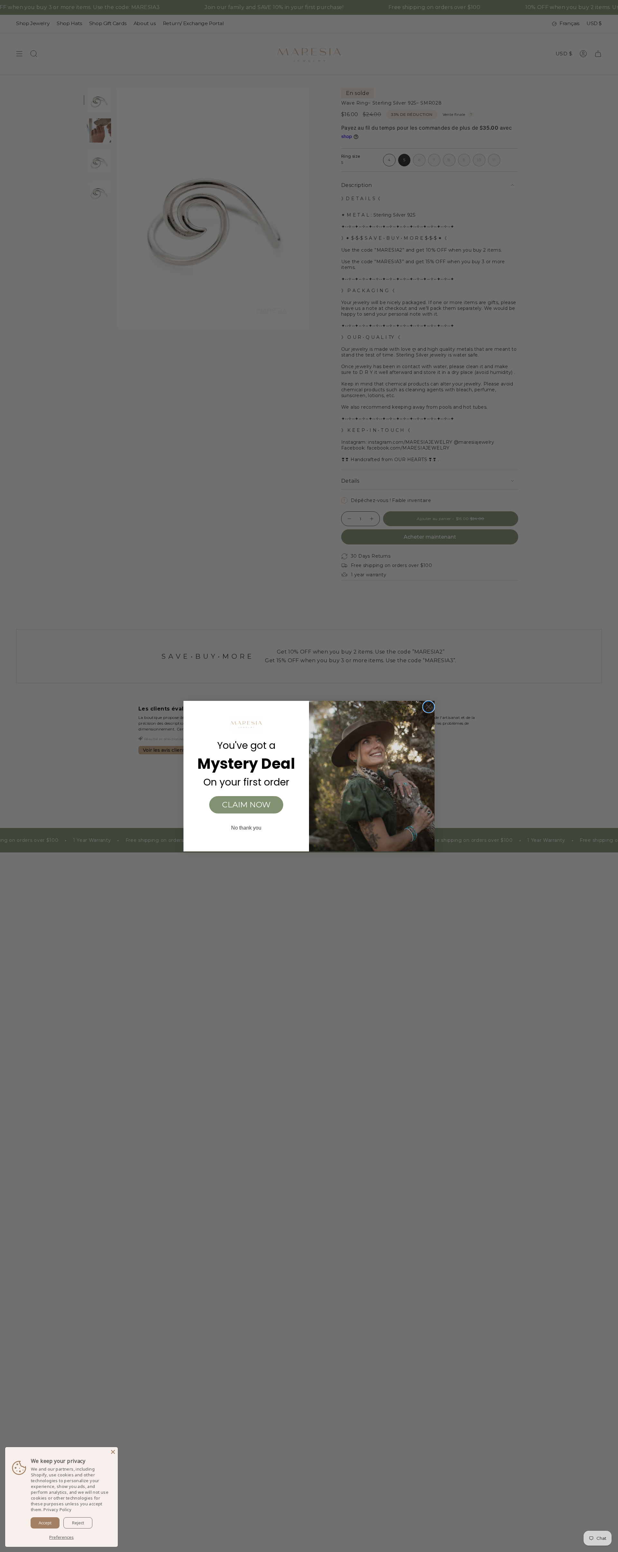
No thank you (246, 828)
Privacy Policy (57, 1509)
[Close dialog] (428, 706)
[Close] (113, 1452)
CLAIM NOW (246, 804)
